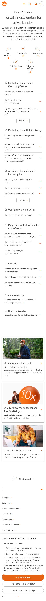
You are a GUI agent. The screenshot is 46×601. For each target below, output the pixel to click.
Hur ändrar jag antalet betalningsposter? (13, 101)
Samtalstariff (7, 519)
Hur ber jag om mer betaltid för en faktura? (18, 93)
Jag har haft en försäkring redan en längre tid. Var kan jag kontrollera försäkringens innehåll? (19, 158)
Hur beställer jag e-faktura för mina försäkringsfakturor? (19, 243)
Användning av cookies (10, 508)
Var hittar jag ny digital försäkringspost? (13, 252)
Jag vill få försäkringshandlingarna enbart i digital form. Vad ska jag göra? (20, 235)
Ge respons (6, 503)
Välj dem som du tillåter (23, 584)
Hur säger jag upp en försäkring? (18, 215)
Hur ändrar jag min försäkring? (17, 188)
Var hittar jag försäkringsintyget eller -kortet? (20, 137)
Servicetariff (6, 514)
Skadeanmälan (38, 53)
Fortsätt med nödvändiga (23, 590)
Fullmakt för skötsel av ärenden (30, 68)
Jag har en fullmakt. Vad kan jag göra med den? (19, 284)
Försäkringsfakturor (23, 53)
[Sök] (24, 4)
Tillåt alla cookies (23, 577)
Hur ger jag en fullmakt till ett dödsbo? (20, 277)
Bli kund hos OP (8, 530)
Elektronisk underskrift (10, 525)
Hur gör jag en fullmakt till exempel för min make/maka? (20, 270)
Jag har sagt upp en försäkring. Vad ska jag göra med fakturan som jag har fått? (20, 111)
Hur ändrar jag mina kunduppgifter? (19, 193)
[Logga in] (35, 4)
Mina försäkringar (8, 54)
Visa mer (22, 121)
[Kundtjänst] (30, 4)
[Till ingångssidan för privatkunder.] (4, 3)
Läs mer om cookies (9, 597)
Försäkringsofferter (15, 66)
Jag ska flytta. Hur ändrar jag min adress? (18, 181)
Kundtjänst (6, 497)
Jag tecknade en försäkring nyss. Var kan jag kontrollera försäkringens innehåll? (19, 147)
